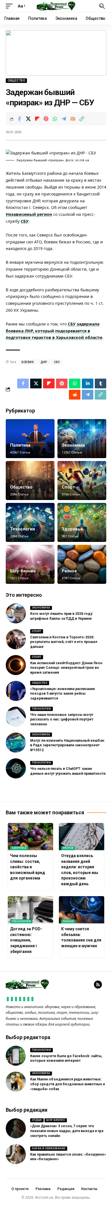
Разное (69, 571)
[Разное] (81, 564)
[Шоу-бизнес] (30, 564)
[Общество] (30, 480)
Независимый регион (29, 214)
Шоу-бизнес (23, 571)
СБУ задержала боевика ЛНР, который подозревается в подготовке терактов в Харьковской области (54, 330)
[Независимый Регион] (56, 6)
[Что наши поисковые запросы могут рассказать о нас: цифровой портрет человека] (16, 717)
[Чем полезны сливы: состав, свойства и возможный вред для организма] (30, 836)
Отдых (37, 1120)
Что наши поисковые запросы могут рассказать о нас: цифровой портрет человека (61, 719)
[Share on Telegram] (64, 118)
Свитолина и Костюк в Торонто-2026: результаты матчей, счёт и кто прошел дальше (63, 642)
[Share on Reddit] (74, 395)
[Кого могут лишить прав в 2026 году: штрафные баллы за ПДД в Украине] (16, 613)
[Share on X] (28, 118)
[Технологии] (30, 522)
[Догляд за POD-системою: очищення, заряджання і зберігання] (30, 909)
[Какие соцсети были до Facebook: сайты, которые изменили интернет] (16, 1056)
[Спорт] (81, 480)
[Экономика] (81, 438)
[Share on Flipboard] (37, 118)
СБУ (24, 221)
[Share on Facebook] (19, 118)
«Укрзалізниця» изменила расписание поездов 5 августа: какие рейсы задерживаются (62, 694)
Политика (20, 445)
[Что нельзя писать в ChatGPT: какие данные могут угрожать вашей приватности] (16, 768)
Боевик (28, 362)
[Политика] (30, 438)
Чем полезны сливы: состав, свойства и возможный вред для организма (27, 866)
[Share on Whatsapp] (55, 118)
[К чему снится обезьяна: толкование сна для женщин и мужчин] (81, 909)
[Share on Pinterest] (46, 118)
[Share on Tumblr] (100, 383)
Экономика (73, 445)
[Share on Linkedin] (87, 383)
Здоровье (72, 529)
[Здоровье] (81, 522)
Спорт (68, 487)
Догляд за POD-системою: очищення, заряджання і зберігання (26, 940)
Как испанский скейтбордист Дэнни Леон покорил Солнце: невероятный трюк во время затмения (66, 668)
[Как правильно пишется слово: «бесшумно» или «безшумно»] (16, 1154)
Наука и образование (48, 1148)
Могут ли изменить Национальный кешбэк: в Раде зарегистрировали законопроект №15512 (67, 745)
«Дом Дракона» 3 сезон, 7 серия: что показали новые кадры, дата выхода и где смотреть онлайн (67, 1131)
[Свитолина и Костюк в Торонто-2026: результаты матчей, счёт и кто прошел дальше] (16, 639)
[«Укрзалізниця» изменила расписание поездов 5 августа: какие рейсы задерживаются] (16, 691)
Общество (16, 80)
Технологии (22, 529)
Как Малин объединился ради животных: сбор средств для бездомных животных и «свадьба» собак (67, 1084)
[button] (11, 6)
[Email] (73, 118)
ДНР (43, 362)
